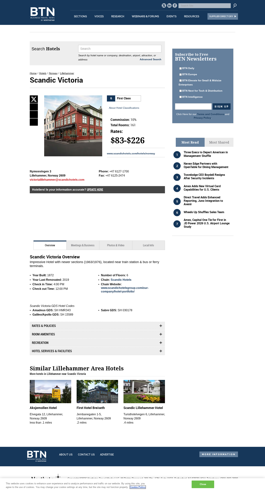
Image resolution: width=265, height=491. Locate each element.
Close (203, 484)
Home (33, 73)
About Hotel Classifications (124, 107)
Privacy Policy (202, 117)
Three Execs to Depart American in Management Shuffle (206, 154)
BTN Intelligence (192, 96)
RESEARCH (117, 16)
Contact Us (86, 454)
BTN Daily (188, 68)
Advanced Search (150, 59)
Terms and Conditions (210, 114)
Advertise (107, 454)
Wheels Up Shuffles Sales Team (204, 212)
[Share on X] (34, 99)
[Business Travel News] (43, 22)
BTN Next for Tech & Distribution (202, 90)
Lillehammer (67, 73)
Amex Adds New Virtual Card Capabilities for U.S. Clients (202, 187)
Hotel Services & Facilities (52, 351)
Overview (50, 245)
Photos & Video (115, 245)
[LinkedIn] (34, 107)
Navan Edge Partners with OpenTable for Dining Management (206, 165)
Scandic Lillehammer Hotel (143, 408)
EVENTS (171, 16)
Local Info (148, 245)
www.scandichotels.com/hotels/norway (131, 153)
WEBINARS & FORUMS (145, 16)
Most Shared (219, 142)
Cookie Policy (137, 487)
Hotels (42, 73)
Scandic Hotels (121, 279)
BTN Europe (189, 74)
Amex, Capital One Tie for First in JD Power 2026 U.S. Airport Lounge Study (206, 223)
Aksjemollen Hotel (43, 408)
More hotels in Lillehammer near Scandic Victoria (58, 374)
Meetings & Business (82, 245)
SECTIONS (80, 16)
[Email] (34, 122)
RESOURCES (191, 16)
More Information (218, 454)
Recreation (40, 342)
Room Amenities (43, 334)
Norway (53, 73)
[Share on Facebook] (34, 114)
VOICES (99, 16)
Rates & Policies (44, 325)
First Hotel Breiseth (91, 408)
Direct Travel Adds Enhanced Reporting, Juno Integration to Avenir (203, 200)
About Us (65, 454)
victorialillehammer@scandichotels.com (57, 179)
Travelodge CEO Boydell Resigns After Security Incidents (204, 176)
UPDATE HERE (95, 189)
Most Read (190, 142)
